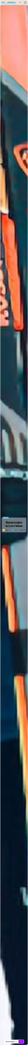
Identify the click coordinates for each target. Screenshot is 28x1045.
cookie (16, 1041)
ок (21, 1041)
